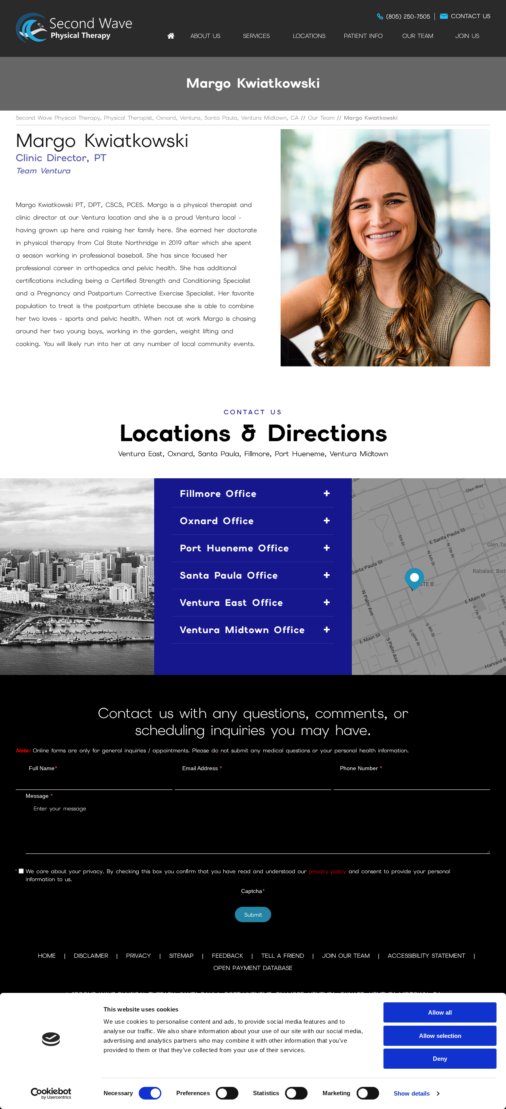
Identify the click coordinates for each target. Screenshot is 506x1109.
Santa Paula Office (229, 575)
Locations (309, 36)
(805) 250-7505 (408, 17)
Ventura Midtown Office (242, 630)
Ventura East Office (231, 602)
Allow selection (440, 1035)
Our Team (417, 36)
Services (256, 36)
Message (39, 796)
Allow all (440, 1012)
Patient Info (363, 36)
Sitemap (181, 956)
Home (171, 36)
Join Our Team (346, 956)
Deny (440, 1058)
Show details (412, 1093)
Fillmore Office (218, 493)
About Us (205, 36)
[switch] (227, 1093)
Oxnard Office (217, 521)
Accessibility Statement (426, 956)
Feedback (227, 956)
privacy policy (327, 871)
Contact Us (470, 16)
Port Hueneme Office (234, 548)
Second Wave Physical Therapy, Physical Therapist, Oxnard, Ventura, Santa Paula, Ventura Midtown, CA (157, 117)
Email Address (202, 768)
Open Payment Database (253, 968)
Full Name (43, 768)
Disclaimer (91, 956)
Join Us (467, 36)
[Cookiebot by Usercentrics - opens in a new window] (51, 1094)
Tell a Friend (282, 956)
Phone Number (361, 768)
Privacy (138, 956)
